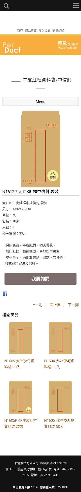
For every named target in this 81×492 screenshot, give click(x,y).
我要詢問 (41, 279)
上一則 (37, 304)
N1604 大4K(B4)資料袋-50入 (59, 363)
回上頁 (55, 304)
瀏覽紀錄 (58, 30)
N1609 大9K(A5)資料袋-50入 (19, 363)
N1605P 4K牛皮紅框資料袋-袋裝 (20, 423)
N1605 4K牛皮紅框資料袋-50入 (59, 423)
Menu (40, 101)
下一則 (73, 304)
